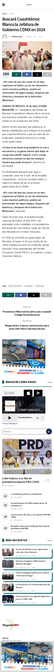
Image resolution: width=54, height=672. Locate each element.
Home (4, 14)
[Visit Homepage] (29, 5)
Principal (40, 286)
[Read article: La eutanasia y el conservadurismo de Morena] (8, 587)
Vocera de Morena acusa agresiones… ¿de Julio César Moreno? (33, 550)
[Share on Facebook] (27, 74)
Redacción (17, 37)
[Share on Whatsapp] (16, 74)
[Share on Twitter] (37, 74)
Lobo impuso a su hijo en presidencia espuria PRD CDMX (20, 480)
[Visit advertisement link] (27, 656)
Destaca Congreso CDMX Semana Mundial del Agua (31, 562)
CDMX (11, 14)
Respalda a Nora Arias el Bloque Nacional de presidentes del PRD (30, 527)
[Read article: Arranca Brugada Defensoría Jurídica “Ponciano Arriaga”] (8, 575)
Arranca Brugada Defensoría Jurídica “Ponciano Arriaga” (32, 574)
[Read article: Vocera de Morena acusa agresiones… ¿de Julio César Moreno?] (8, 552)
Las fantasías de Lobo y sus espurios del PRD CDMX (30, 515)
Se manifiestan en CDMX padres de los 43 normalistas (29, 504)
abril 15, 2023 (35, 37)
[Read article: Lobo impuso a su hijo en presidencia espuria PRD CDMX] (27, 456)
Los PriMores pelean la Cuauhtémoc (26, 494)
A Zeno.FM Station (9, 423)
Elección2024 (15, 286)
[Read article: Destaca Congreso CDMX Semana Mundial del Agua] (8, 564)
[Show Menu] (3, 4)
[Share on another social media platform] (47, 74)
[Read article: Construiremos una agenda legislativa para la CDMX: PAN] (8, 599)
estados (28, 286)
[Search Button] (49, 431)
